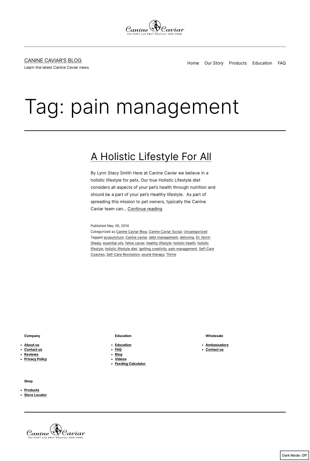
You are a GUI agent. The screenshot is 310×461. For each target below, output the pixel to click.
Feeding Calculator (130, 363)
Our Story (214, 63)
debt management (163, 237)
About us (31, 345)
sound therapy (153, 254)
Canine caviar (136, 237)
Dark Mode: (291, 455)
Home (193, 63)
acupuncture (114, 237)
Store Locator (35, 395)
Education (262, 63)
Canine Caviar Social (165, 231)
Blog (118, 354)
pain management (182, 249)
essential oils (113, 243)
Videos (121, 359)
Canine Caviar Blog (131, 231)
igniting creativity (153, 249)
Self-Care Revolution (123, 254)
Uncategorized (195, 231)
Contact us (33, 349)
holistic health (184, 243)
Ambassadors (217, 345)
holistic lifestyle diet (121, 249)
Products (238, 63)
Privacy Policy (35, 359)
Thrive (171, 254)
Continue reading (145, 208)
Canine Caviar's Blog (53, 60)
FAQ (282, 63)
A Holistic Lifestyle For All (151, 156)
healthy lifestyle (158, 243)
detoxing (187, 237)
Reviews (31, 354)
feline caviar (134, 243)
